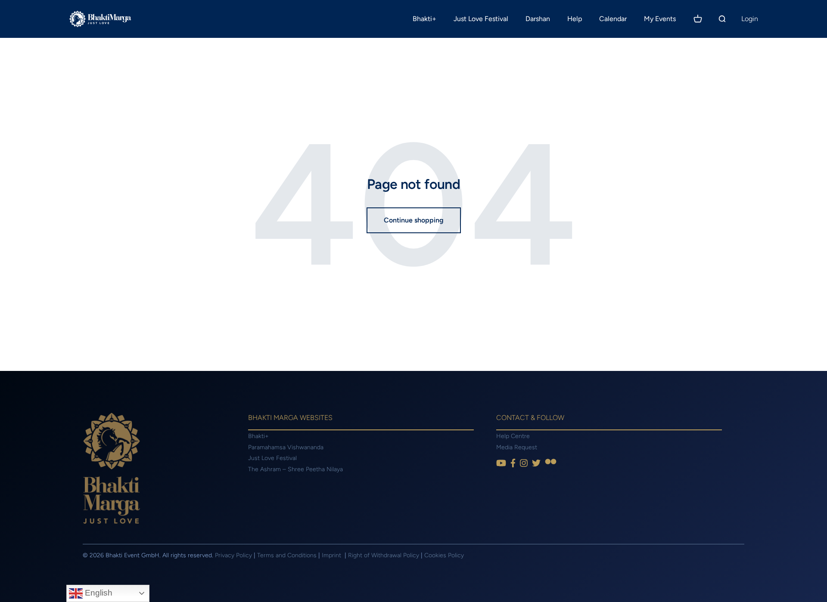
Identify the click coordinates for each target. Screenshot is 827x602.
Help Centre (513, 436)
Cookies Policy (444, 555)
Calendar (613, 19)
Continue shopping (414, 220)
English (97, 592)
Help (574, 19)
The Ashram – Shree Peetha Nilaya (295, 469)
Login (749, 19)
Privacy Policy (233, 555)
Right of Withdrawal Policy (383, 555)
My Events (660, 19)
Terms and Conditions (287, 555)
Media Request (516, 447)
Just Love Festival (481, 19)
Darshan (537, 19)
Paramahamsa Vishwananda (285, 447)
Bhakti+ (424, 19)
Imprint (332, 555)
